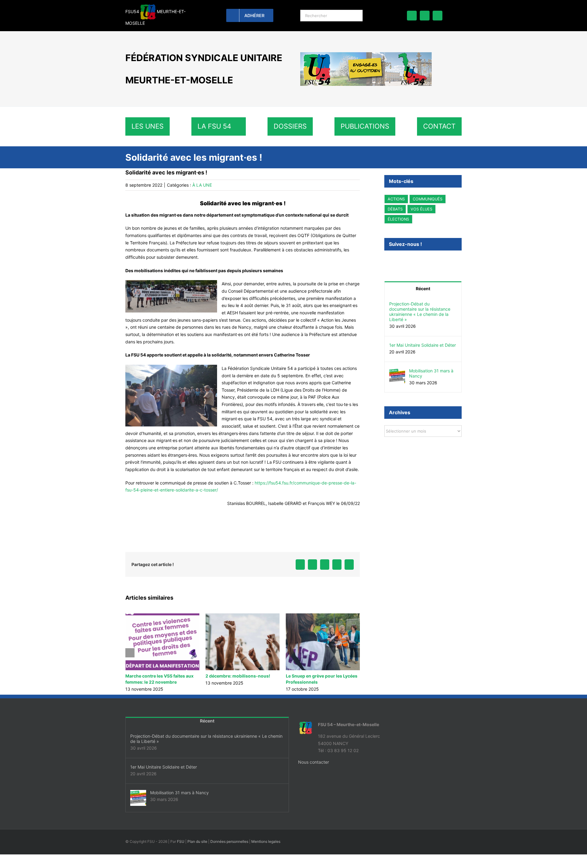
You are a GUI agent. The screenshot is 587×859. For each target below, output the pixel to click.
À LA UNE (202, 185)
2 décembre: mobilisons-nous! (157, 675)
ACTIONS (396, 199)
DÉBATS (395, 209)
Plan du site (197, 841)
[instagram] (437, 15)
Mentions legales (265, 841)
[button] (130, 652)
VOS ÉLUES (421, 209)
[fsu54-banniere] (366, 54)
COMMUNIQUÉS (427, 199)
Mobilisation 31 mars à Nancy (316, 675)
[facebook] (412, 15)
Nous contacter (313, 762)
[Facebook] (386, 260)
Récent (423, 288)
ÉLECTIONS (398, 219)
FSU (180, 841)
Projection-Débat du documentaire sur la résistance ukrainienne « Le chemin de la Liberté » (419, 311)
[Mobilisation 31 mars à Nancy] (397, 371)
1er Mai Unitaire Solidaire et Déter (422, 345)
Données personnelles (229, 841)
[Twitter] (394, 260)
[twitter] (425, 15)
